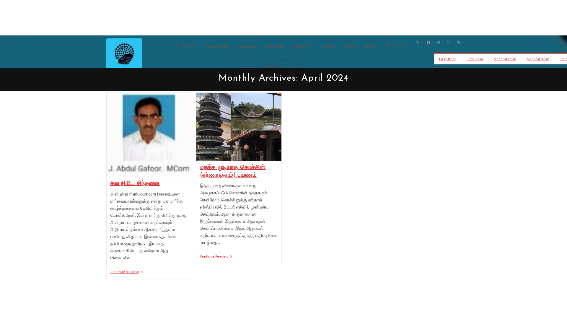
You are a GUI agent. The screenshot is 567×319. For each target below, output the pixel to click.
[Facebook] (428, 43)
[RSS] (459, 43)
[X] (418, 43)
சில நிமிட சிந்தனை (135, 183)
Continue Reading (126, 272)
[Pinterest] (438, 43)
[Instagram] (449, 43)
